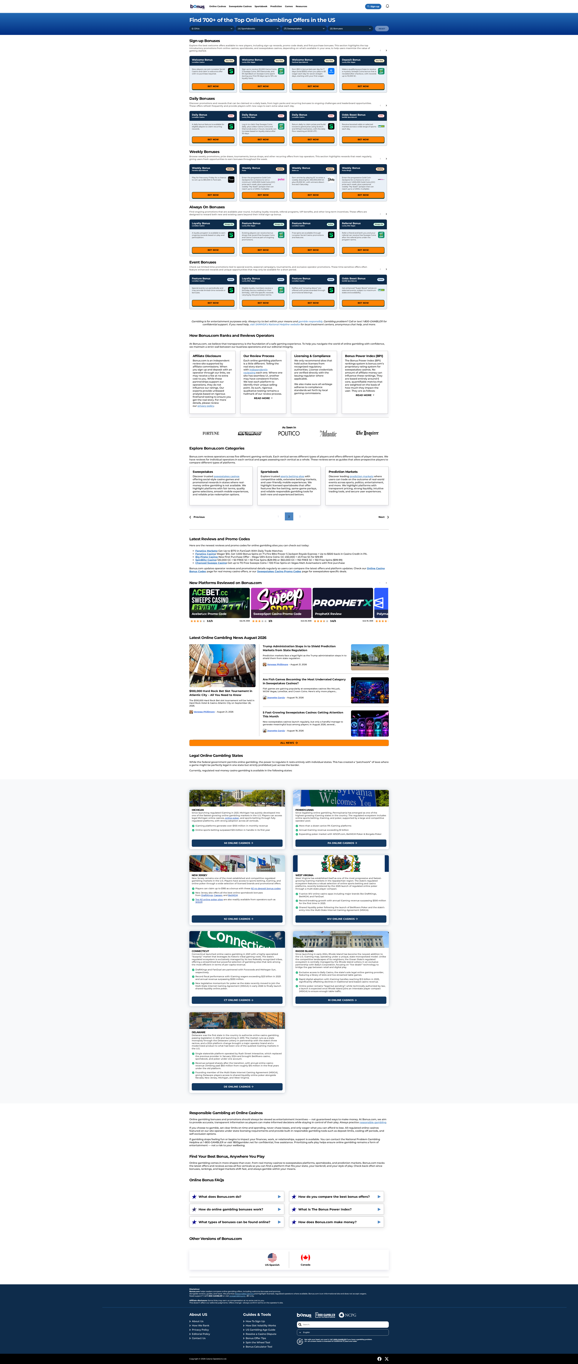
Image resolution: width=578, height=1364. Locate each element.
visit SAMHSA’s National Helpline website (275, 324)
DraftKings (207, 895)
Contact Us (199, 1338)
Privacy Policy (200, 1329)
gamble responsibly (310, 321)
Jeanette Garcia (276, 697)
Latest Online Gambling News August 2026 (227, 637)
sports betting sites (224, 476)
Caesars (218, 895)
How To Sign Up (255, 1321)
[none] (343, 1332)
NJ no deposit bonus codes (266, 888)
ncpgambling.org (237, 1296)
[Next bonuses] (386, 50)
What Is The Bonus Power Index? (325, 1209)
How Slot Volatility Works (261, 1325)
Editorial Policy (201, 1334)
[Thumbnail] (222, 665)
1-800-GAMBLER (339, 1339)
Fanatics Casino (205, 553)
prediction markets (293, 476)
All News (287, 742)
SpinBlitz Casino (205, 560)
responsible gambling (372, 1122)
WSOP (198, 902)
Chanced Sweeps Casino (211, 563)
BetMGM (233, 895)
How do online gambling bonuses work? (231, 1209)
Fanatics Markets (206, 550)
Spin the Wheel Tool (258, 1342)
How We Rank (200, 1325)
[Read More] (263, 398)
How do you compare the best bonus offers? (334, 1196)
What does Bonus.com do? (220, 1196)
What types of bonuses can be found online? (234, 1222)
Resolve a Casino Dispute (261, 1334)
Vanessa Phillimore (204, 712)
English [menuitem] (306, 1332)
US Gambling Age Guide (260, 1329)
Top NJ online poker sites (209, 899)
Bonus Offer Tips (256, 1338)
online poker (232, 818)
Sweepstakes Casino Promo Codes (279, 571)
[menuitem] (343, 1332)
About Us (197, 1321)
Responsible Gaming (244, 1294)
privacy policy (206, 405)
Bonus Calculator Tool (259, 1346)
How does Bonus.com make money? (327, 1222)
